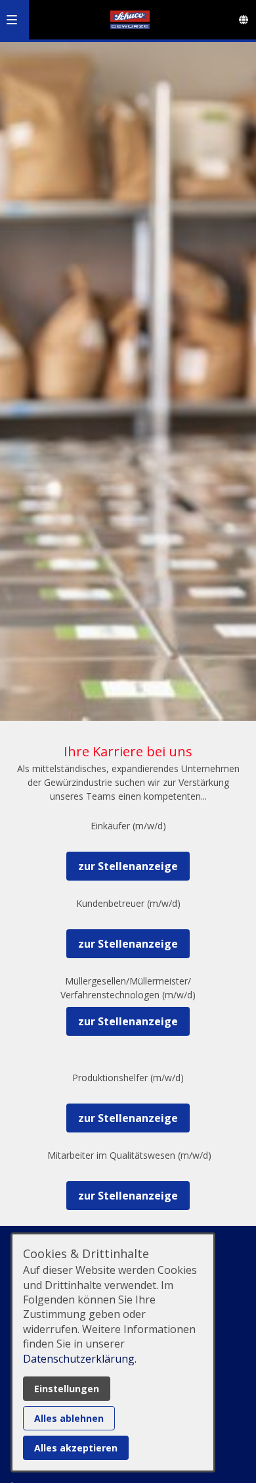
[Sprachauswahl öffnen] (243, 19)
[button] (12, 20)
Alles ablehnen (69, 1418)
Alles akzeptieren (75, 1448)
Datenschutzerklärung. (80, 1358)
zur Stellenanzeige (128, 866)
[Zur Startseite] (130, 19)
